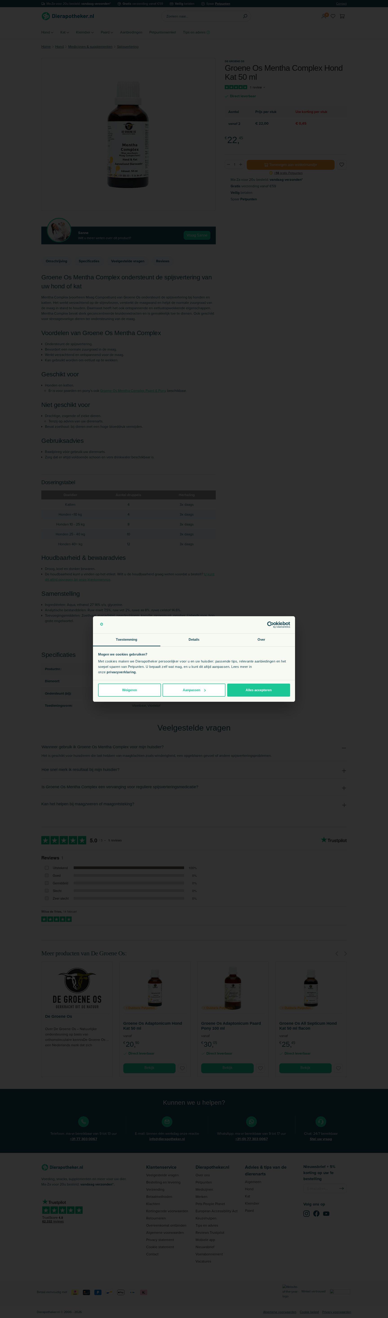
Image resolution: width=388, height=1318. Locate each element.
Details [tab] (194, 639)
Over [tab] (261, 639)
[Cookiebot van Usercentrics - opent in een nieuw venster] (270, 624)
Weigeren (129, 690)
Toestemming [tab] (126, 639)
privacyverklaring (121, 672)
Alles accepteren (259, 690)
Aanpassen (191, 690)
